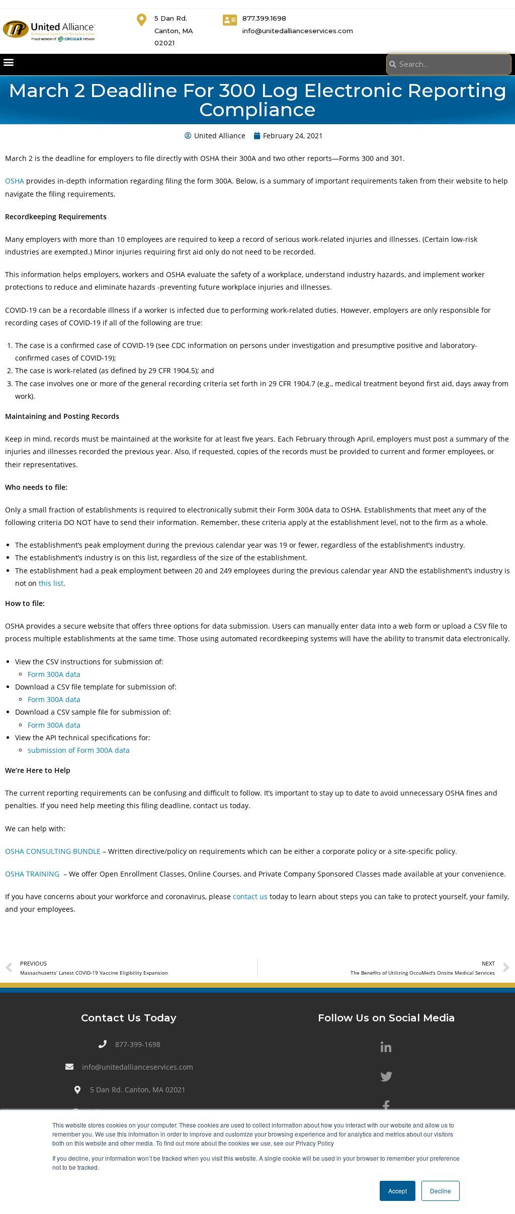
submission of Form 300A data (79, 750)
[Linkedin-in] (386, 1047)
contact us (250, 896)
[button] (8, 62)
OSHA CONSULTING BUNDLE (53, 851)
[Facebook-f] (386, 1105)
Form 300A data (54, 674)
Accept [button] (397, 1190)
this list (51, 583)
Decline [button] (440, 1190)
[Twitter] (386, 1076)
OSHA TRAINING (33, 874)
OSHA (14, 181)
